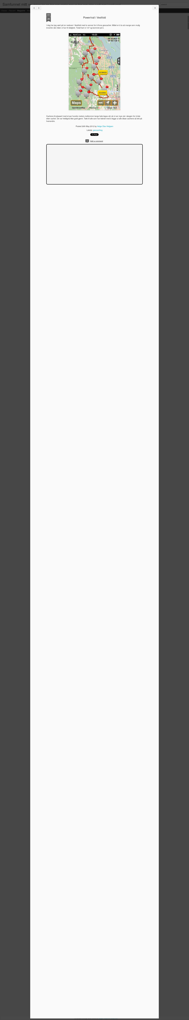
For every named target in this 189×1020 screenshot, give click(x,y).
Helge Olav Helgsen (105, 126)
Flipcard (12, 10)
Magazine (21, 10)
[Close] (155, 8)
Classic (4, 10)
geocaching (97, 130)
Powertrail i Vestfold (94, 17)
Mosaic (30, 10)
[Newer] (33, 8)
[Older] (38, 8)
